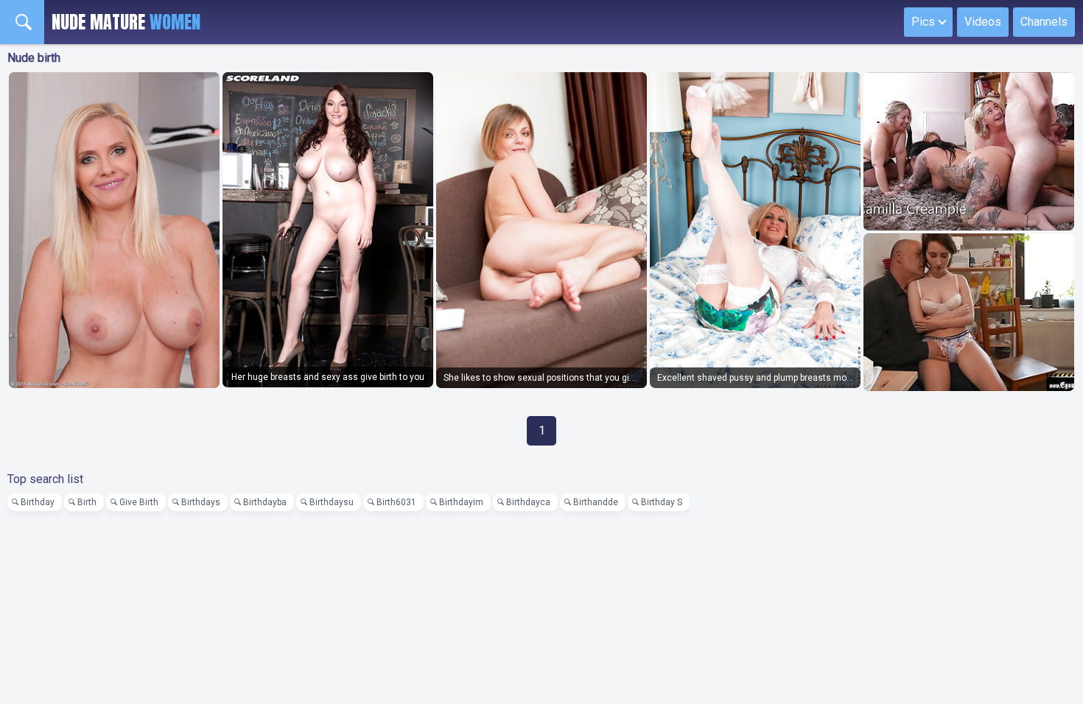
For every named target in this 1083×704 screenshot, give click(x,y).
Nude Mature (126, 22)
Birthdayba (265, 502)
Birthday (38, 502)
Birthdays (200, 502)
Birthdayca (528, 502)
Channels (1044, 22)
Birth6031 (396, 502)
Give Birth (138, 502)
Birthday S (661, 502)
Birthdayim (461, 502)
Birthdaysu (331, 502)
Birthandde (595, 502)
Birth (87, 502)
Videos (982, 22)
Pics (923, 22)
